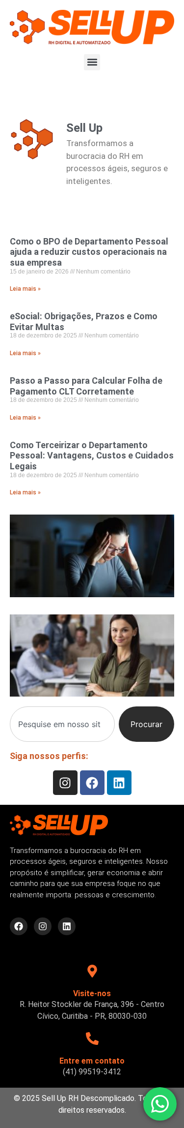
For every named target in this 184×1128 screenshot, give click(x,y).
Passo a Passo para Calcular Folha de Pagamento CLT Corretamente (86, 385)
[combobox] (62, 724)
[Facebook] (92, 782)
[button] (92, 62)
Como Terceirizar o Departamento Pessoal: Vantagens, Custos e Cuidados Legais (92, 455)
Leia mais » (25, 288)
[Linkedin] (119, 782)
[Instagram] (65, 782)
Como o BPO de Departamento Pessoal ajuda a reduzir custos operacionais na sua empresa (89, 252)
